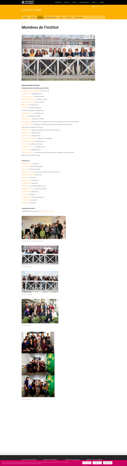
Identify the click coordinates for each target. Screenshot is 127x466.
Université (58, 2)
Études (74, 2)
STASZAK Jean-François (28, 152)
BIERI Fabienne (26, 166)
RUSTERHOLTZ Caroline (28, 147)
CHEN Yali (24, 108)
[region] (63, 463)
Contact (61, 17)
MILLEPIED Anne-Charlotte (29, 138)
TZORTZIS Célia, (26, 200)
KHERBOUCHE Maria (28, 189)
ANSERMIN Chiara (27, 164)
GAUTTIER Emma (26, 180)
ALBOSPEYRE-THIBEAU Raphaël (30, 91)
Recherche (25, 17)
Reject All (97, 462)
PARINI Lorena (26, 144)
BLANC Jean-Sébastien (28, 102)
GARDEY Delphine (27, 119)
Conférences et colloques (51, 17)
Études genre (32, 10)
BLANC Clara (25, 169)
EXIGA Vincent (26, 178)
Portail (95, 6)
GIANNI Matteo (26, 122)
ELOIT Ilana (25, 116)
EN (104, 6)
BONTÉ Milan (25, 105)
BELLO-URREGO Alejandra (29, 99)
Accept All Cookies (107, 462)
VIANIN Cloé (25, 203)
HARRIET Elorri (26, 186)
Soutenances (69, 17)
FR (102, 6)
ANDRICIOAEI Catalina (28, 96)
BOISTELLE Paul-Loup (28, 172)
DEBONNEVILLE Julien (28, 113)
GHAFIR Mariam (26, 183)
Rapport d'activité (78, 17)
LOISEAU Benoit (26, 133)
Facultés (66, 2)
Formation (33, 17)
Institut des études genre (47, 211)
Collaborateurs (84, 2)
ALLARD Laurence (26, 94)
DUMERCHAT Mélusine (28, 175)
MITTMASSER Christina (28, 141)
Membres (40, 17)
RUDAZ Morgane (26, 197)
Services (94, 2)
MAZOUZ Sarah (26, 136)
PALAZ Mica (25, 194)
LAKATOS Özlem (26, 191)
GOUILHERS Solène (27, 124)
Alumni (102, 2)
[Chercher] (99, 6)
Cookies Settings (86, 462)
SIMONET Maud (26, 150)
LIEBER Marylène (26, 130)
